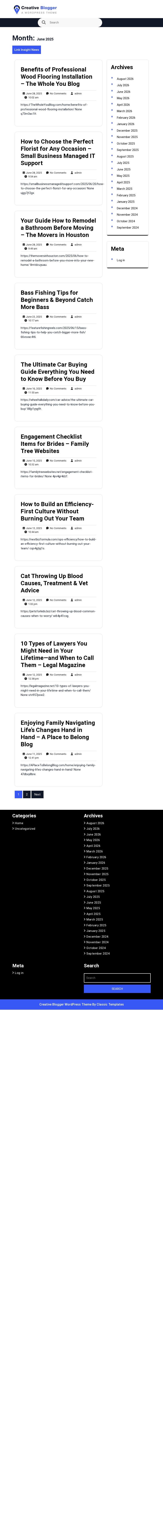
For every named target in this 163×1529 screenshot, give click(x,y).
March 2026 (124, 111)
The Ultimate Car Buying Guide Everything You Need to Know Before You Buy (57, 371)
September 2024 (128, 227)
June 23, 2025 (33, 317)
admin (77, 93)
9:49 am (31, 249)
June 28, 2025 (33, 94)
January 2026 (125, 124)
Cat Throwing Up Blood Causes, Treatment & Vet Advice (54, 583)
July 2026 (123, 85)
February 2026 (126, 117)
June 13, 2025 (33, 528)
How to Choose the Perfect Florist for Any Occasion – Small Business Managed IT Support (58, 152)
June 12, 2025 (33, 600)
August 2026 (125, 79)
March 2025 (124, 189)
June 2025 (123, 169)
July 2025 (123, 163)
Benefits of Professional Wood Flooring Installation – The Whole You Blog (56, 76)
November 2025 (127, 137)
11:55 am (32, 393)
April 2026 (123, 105)
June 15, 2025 (33, 461)
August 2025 (125, 156)
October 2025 (126, 143)
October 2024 (126, 221)
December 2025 (127, 130)
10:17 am (32, 321)
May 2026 (123, 98)
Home (19, 823)
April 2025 (123, 182)
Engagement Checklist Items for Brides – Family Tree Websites (55, 443)
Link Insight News (26, 50)
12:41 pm (32, 758)
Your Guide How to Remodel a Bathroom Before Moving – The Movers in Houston (58, 227)
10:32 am (32, 465)
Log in (121, 260)
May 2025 (123, 176)
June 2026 (123, 92)
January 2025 (125, 201)
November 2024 (127, 214)
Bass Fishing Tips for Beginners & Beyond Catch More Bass (57, 299)
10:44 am (32, 532)
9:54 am (31, 177)
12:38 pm (32, 679)
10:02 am (32, 98)
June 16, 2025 (33, 389)
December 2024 (127, 208)
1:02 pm (31, 604)
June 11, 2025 (33, 754)
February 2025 (126, 195)
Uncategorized (25, 829)
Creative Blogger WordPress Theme (65, 1004)
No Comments (57, 94)
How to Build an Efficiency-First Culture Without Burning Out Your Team (57, 511)
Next (37, 794)
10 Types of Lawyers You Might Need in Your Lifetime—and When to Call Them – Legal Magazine (57, 654)
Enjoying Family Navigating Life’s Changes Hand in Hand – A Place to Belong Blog (58, 733)
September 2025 (128, 150)
